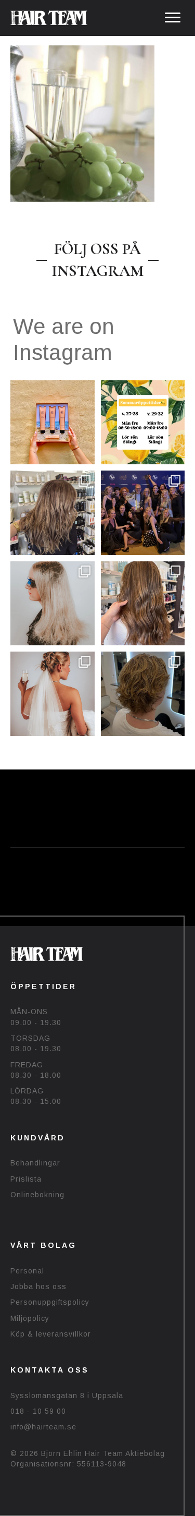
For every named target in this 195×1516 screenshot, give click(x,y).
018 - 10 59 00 (38, 1411)
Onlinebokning (37, 1194)
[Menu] (173, 18)
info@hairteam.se (43, 1427)
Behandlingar (35, 1163)
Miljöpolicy (29, 1318)
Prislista (26, 1179)
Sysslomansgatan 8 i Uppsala (66, 1395)
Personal (27, 1271)
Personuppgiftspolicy (49, 1302)
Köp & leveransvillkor (50, 1334)
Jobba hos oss (38, 1286)
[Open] (52, 422)
